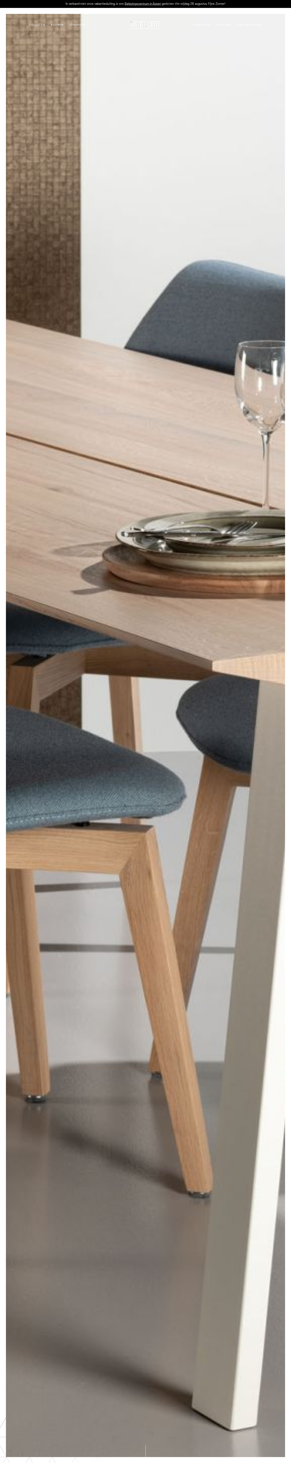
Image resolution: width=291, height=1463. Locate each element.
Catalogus (201, 25)
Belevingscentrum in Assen (143, 4)
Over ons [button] (223, 25)
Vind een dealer (249, 25)
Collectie (37, 25)
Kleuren (57, 25)
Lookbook (77, 25)
